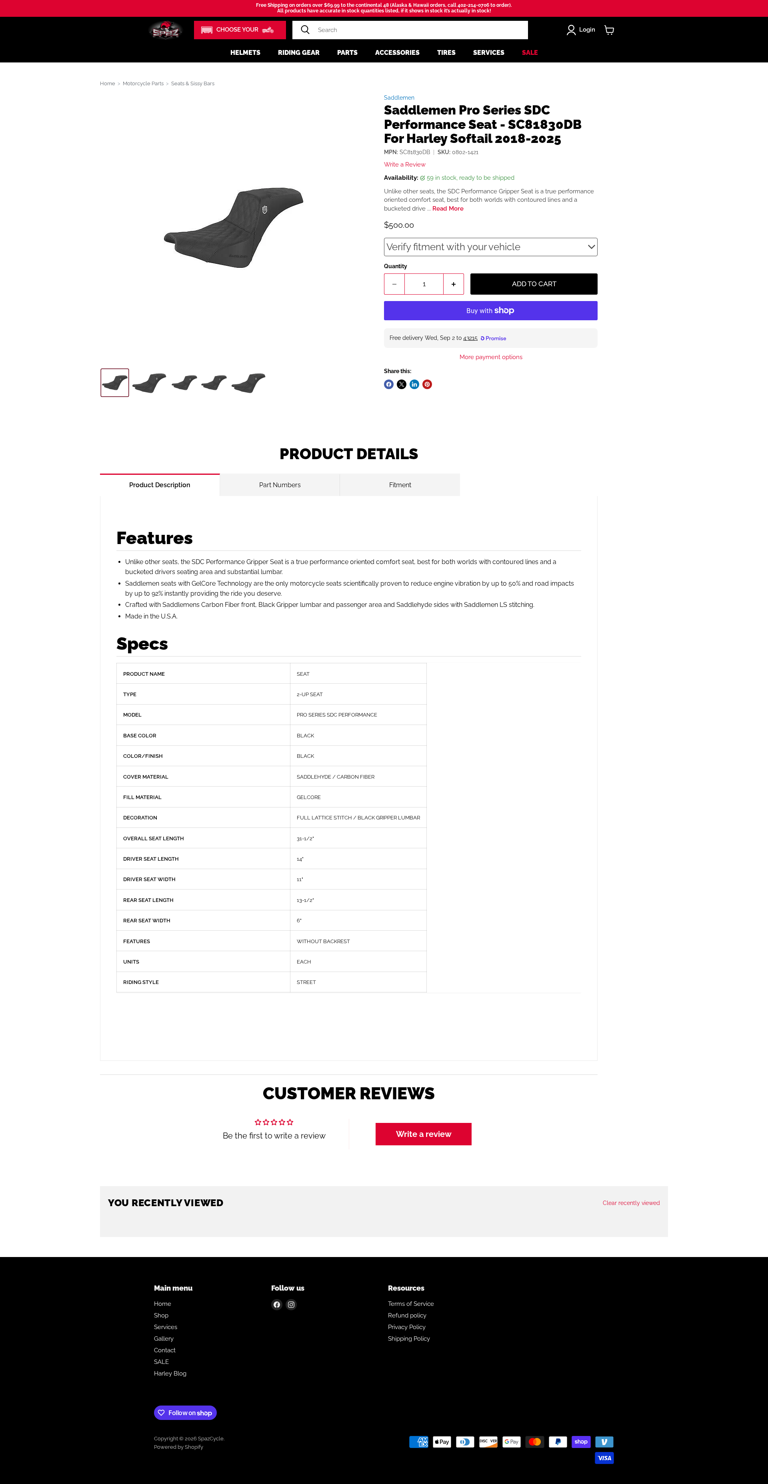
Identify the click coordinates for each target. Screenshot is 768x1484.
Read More (448, 208)
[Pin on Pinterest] (427, 384)
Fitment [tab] (400, 485)
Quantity (395, 266)
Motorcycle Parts (143, 83)
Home (107, 83)
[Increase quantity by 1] (454, 284)
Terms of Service (411, 1303)
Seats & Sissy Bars (192, 83)
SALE (161, 1362)
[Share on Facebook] (389, 384)
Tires (446, 52)
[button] (240, 30)
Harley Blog (170, 1373)
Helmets (245, 52)
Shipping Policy (409, 1338)
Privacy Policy (407, 1327)
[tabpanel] (349, 778)
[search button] (305, 30)
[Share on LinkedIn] (414, 384)
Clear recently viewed (631, 1203)
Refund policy (407, 1315)
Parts (347, 52)
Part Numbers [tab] (280, 485)
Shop (161, 1315)
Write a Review (405, 164)
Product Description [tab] (159, 485)
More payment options (491, 357)
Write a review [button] (424, 1134)
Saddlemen (399, 97)
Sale (530, 52)
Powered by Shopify (178, 1447)
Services (488, 52)
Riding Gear (299, 52)
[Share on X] (401, 384)
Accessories (397, 52)
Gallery (164, 1338)
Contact (165, 1350)
